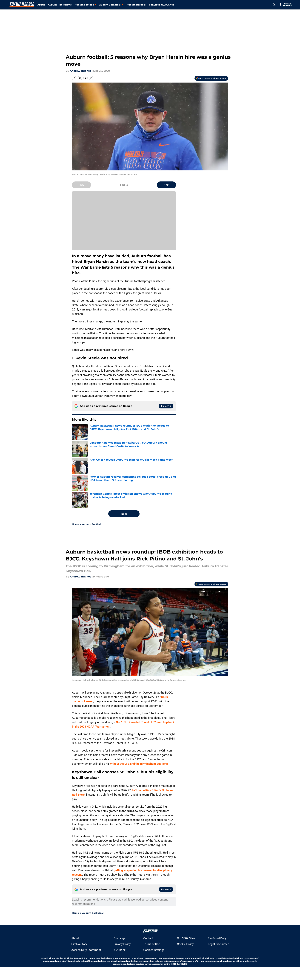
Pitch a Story (79, 944)
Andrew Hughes (80, 70)
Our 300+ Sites (186, 938)
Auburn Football (91, 524)
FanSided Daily (217, 938)
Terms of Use (151, 944)
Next (166, 185)
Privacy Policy (122, 944)
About (41, 4)
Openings (119, 938)
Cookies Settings (153, 950)
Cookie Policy (185, 944)
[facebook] (280, 4)
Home (75, 524)
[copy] (91, 78)
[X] (274, 4)
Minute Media (55, 958)
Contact (148, 938)
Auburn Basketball (93, 913)
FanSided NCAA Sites (161, 4)
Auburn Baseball (136, 4)
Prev (81, 185)
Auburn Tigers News (59, 4)
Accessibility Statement (86, 950)
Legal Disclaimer (218, 944)
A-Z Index (120, 950)
